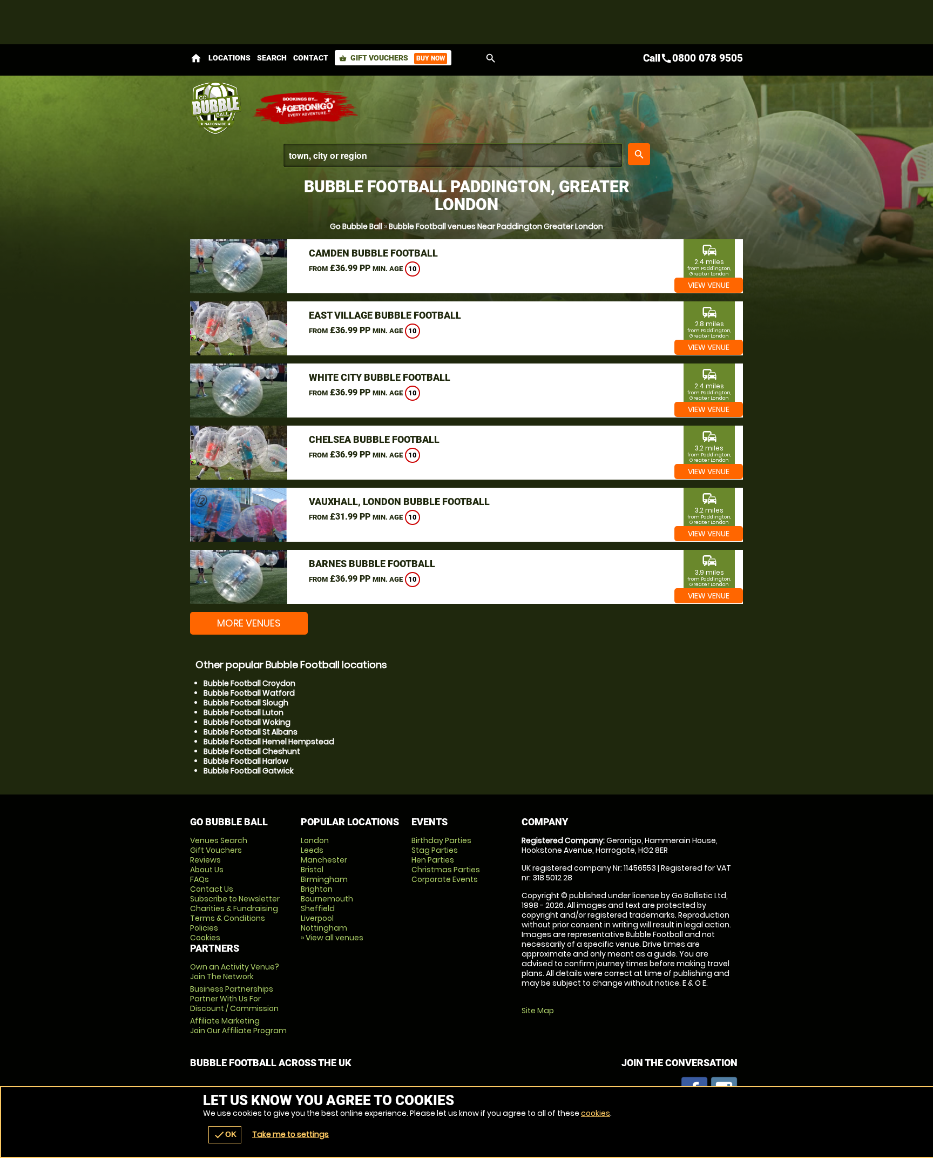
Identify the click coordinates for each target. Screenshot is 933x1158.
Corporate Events (444, 879)
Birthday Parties (441, 840)
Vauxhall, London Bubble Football (399, 501)
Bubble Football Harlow (246, 761)
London (315, 840)
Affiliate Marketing (238, 1025)
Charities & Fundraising (234, 908)
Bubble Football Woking (247, 722)
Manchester (324, 859)
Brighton (317, 889)
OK (224, 1135)
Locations (229, 57)
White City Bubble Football (379, 377)
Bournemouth (327, 898)
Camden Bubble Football (373, 253)
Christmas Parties (445, 869)
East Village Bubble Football (385, 315)
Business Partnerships (234, 999)
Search (272, 57)
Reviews (205, 859)
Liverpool (317, 918)
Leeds (312, 850)
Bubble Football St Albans (251, 731)
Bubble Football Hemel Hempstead (269, 741)
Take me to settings (290, 1134)
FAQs (199, 879)
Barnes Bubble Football (372, 563)
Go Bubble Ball (356, 226)
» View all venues (332, 937)
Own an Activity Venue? (234, 971)
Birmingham (324, 879)
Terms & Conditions (227, 918)
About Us (207, 869)
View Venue (708, 285)
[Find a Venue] (453, 155)
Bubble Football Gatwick (249, 770)
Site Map (538, 1010)
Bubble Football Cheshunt (252, 751)
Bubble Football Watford (249, 693)
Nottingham (324, 928)
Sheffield (318, 908)
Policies (204, 928)
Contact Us (211, 889)
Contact (310, 57)
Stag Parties (434, 850)
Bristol (312, 869)
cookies (595, 1113)
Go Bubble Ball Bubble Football (215, 108)
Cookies (205, 937)
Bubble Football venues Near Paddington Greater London (496, 226)
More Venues (249, 623)
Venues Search (218, 840)
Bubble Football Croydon (249, 683)
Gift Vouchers (392, 57)
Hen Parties (432, 859)
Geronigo (306, 108)
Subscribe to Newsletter (235, 898)
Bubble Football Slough (246, 702)
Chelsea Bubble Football (374, 439)
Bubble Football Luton (243, 712)
